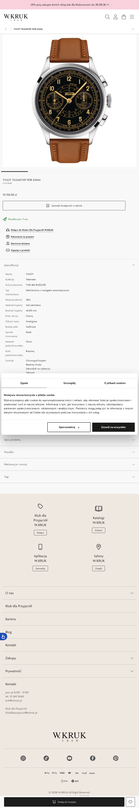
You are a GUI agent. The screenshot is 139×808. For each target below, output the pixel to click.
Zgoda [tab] (24, 382)
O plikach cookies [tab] (115, 382)
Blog (8, 632)
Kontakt (10, 645)
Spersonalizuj (67, 427)
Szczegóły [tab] (69, 382)
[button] (69, 100)
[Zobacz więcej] (133, 29)
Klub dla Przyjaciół (18, 606)
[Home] (16, 17)
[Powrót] (6, 29)
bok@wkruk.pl (13, 700)
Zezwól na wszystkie (113, 427)
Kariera (10, 619)
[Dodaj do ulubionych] (130, 802)
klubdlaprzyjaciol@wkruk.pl (21, 712)
